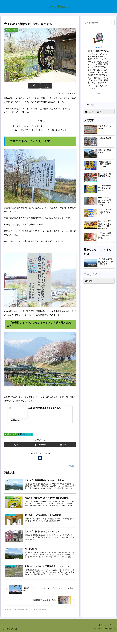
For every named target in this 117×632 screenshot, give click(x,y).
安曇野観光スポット (26, 434)
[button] (112, 22)
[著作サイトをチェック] (40, 458)
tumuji (98, 47)
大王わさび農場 (11, 434)
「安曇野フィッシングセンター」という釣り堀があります (41, 130)
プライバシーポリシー (107, 625)
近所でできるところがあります (28, 126)
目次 (37, 121)
